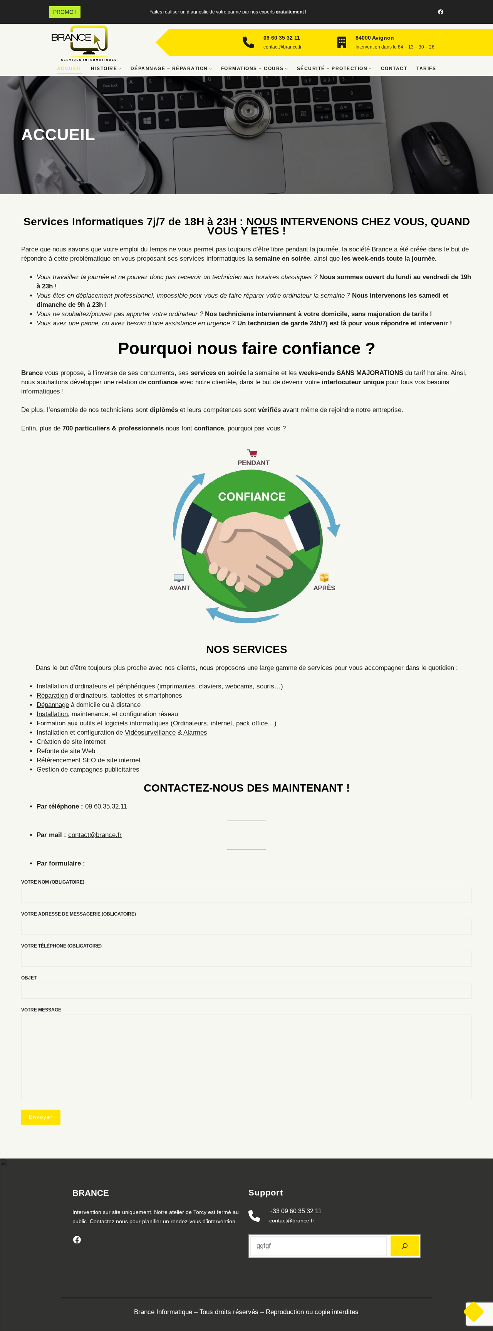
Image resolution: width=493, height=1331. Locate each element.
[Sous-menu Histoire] (119, 68)
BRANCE (90, 1193)
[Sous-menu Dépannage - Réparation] (210, 68)
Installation (52, 686)
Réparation (52, 695)
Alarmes (195, 732)
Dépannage (53, 704)
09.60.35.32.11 (106, 806)
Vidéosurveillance (150, 732)
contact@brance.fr (95, 835)
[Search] (405, 1246)
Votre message (41, 1010)
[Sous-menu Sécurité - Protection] (370, 68)
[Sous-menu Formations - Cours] (286, 68)
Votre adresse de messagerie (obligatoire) (78, 914)
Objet (29, 978)
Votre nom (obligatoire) (52, 882)
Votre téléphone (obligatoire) (61, 946)
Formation (51, 723)
